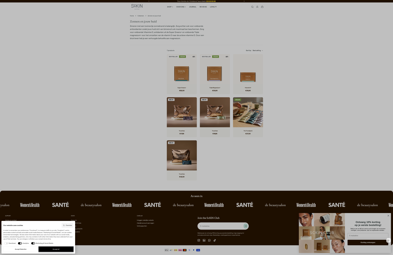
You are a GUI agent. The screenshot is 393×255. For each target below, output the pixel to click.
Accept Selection (20, 249)
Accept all (56, 249)
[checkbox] (9, 243)
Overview (69, 225)
